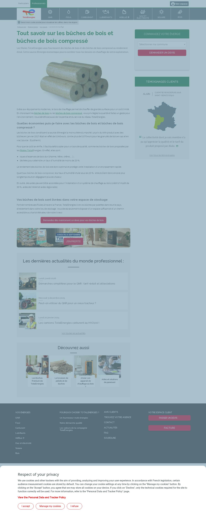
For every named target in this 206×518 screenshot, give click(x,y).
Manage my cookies (50, 506)
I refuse (74, 506)
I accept (26, 506)
